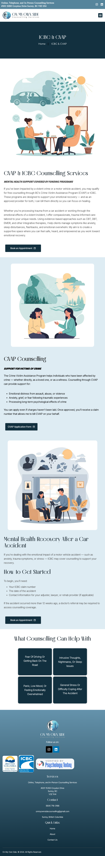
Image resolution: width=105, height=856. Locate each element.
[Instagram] (97, 4)
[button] (100, 15)
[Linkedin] (102, 4)
